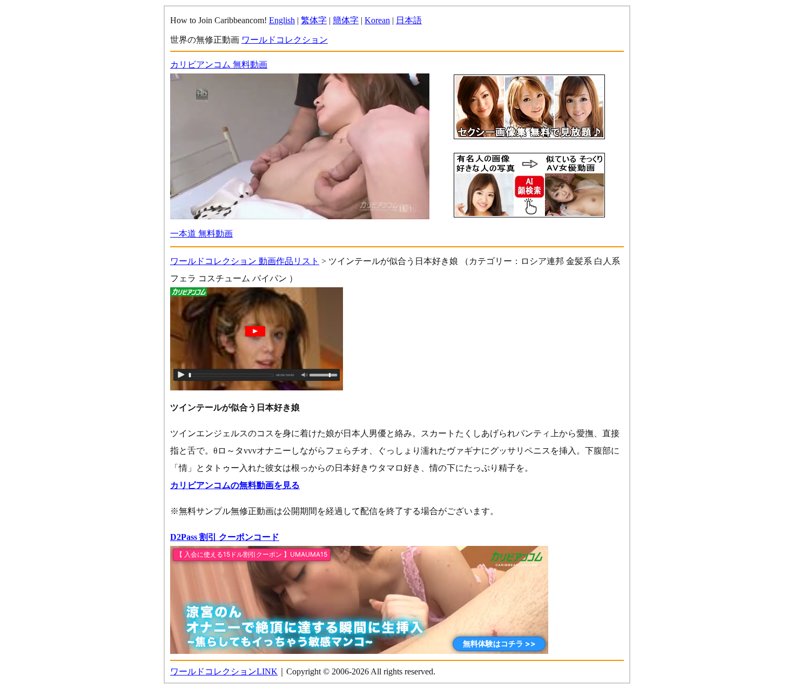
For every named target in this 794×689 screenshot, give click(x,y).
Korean (377, 20)
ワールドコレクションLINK (224, 671)
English (282, 20)
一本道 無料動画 (201, 233)
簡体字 (346, 20)
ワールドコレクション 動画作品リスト (244, 261)
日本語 (409, 20)
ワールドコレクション (284, 39)
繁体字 (314, 20)
